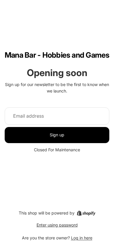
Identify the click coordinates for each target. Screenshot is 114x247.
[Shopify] (86, 213)
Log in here (81, 237)
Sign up (57, 134)
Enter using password (57, 224)
